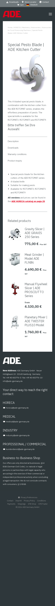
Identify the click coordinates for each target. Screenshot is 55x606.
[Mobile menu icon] (50, 14)
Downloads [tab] (13, 147)
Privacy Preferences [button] (29, 497)
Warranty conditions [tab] (17, 154)
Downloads (14, 2)
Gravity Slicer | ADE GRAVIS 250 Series (34, 233)
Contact (45, 2)
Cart (22, 5)
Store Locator (30, 2)
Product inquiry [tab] (15, 160)
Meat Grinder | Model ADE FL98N (34, 258)
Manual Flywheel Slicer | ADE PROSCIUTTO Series (36, 290)
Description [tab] (13, 141)
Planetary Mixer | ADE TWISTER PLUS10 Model (36, 321)
